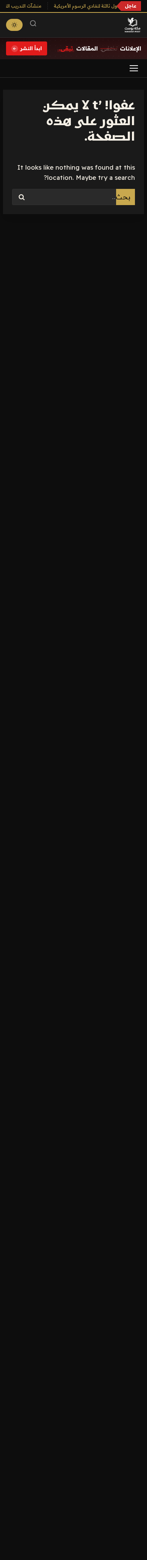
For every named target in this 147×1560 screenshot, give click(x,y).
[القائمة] (134, 68)
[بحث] (33, 25)
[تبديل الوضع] (14, 25)
